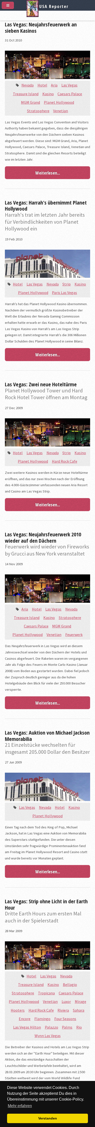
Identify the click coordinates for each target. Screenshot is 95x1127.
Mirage (80, 1001)
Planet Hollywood (59, 102)
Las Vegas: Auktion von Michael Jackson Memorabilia (47, 735)
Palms (67, 1027)
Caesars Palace (69, 93)
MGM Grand (30, 102)
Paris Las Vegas (64, 292)
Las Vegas (69, 85)
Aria (54, 85)
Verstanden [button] (47, 1118)
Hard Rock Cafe (64, 461)
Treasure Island (25, 93)
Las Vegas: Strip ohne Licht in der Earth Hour (46, 904)
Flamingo (42, 1018)
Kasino (48, 93)
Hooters (18, 1010)
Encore (24, 1018)
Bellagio (70, 984)
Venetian (60, 110)
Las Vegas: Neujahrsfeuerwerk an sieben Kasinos (41, 27)
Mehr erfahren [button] (20, 1106)
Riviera (63, 1010)
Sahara (78, 1010)
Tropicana (46, 993)
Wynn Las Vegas (48, 1035)
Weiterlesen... (47, 173)
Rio (79, 1027)
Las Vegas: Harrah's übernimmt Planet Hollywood (46, 205)
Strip (66, 284)
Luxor (66, 1001)
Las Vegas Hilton (27, 1027)
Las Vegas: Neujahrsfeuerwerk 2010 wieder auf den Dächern (43, 537)
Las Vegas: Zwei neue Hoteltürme (41, 384)
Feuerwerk (74, 634)
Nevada (27, 85)
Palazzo (51, 1027)
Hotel (42, 85)
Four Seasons (65, 1018)
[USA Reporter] (47, 15)
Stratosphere (38, 110)
